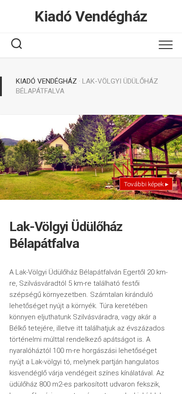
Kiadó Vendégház (91, 16)
